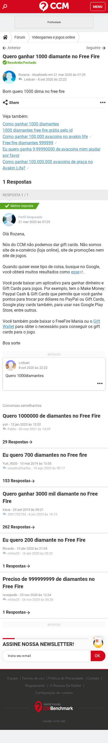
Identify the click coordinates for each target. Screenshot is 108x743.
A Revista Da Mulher (65, 686)
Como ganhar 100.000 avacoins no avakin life (45, 136)
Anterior (14, 48)
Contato (93, 678)
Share (14, 102)
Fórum (19, 37)
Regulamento (35, 686)
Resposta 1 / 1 (16, 195)
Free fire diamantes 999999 (28, 142)
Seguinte (93, 48)
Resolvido (14, 63)
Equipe (12, 678)
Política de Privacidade (65, 678)
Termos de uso (33, 678)
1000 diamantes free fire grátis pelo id (38, 130)
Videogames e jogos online (53, 37)
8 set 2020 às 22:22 (52, 79)
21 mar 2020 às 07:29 (34, 222)
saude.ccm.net (54, 721)
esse (75, 271)
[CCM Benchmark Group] (54, 707)
